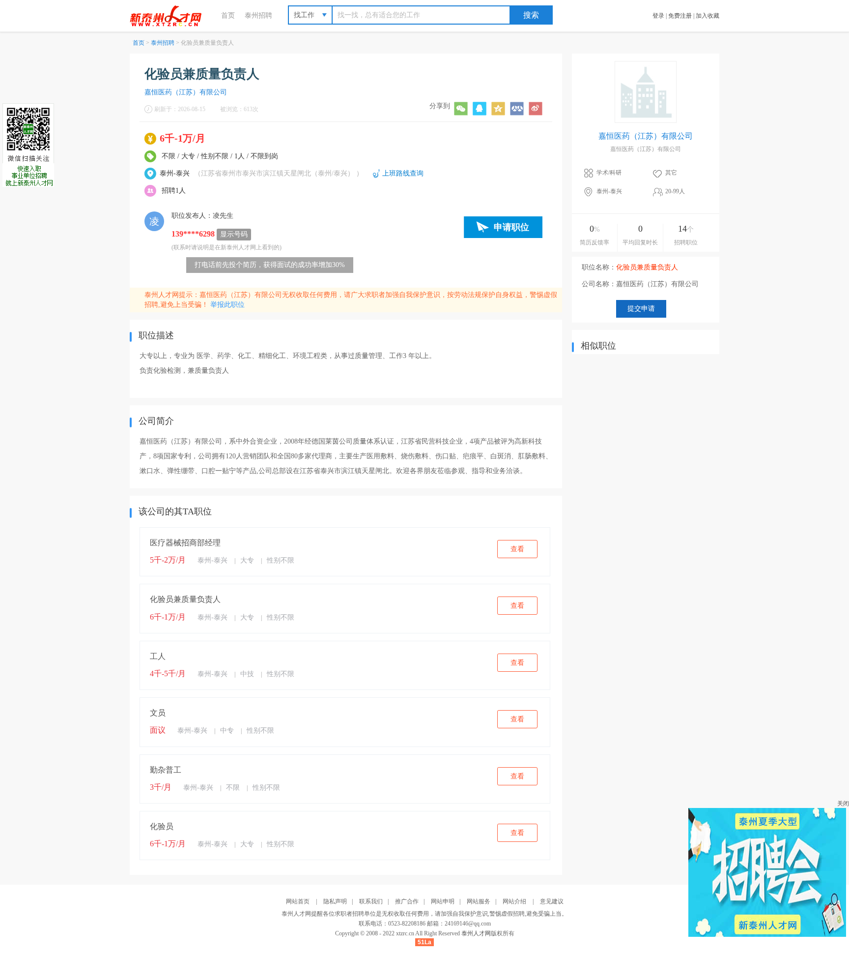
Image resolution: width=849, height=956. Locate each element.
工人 (158, 656)
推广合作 (407, 901)
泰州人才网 (476, 933)
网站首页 (298, 901)
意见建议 (552, 901)
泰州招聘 (258, 15)
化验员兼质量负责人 (185, 599)
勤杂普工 (165, 770)
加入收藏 (707, 15)
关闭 (843, 803)
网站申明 (442, 901)
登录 (658, 15)
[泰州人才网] (170, 15)
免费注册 (680, 15)
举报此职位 (227, 304)
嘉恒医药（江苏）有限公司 (185, 92)
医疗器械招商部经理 (185, 542)
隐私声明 (335, 901)
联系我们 (371, 901)
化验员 (161, 826)
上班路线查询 (403, 173)
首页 (228, 15)
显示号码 (234, 234)
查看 (517, 549)
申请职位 (511, 227)
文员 (158, 713)
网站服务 (478, 901)
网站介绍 (514, 901)
